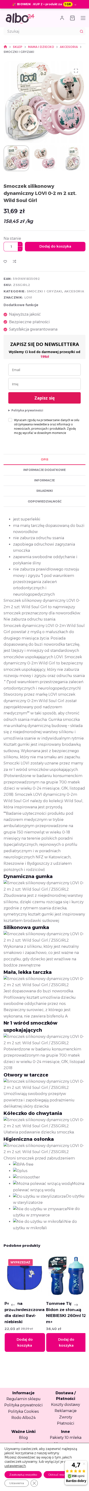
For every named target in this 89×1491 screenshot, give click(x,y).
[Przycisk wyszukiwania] (81, 31)
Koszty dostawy (65, 1404)
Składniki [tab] (44, 490)
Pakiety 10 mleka (65, 1437)
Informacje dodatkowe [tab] (44, 470)
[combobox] (41, 31)
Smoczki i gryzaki (44, 291)
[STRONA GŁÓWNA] (5, 47)
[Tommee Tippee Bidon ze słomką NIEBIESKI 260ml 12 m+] (65, 1276)
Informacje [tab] (44, 480)
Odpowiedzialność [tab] (44, 501)
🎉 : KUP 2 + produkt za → (44, 4)
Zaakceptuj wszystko (23, 1474)
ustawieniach (15, 1466)
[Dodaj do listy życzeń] (5, 261)
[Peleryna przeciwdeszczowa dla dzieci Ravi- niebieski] (24, 1276)
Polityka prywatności (27, 410)
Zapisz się (44, 398)
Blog (23, 1437)
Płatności (65, 1423)
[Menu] (83, 18)
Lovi (28, 297)
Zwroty (65, 1417)
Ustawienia (16, 1483)
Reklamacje (66, 1410)
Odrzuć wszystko (59, 1474)
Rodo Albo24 (23, 1417)
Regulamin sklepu (23, 1399)
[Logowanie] (62, 18)
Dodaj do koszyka (55, 246)
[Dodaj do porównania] (14, 261)
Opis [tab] (44, 459)
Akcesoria (74, 291)
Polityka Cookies (23, 1411)
